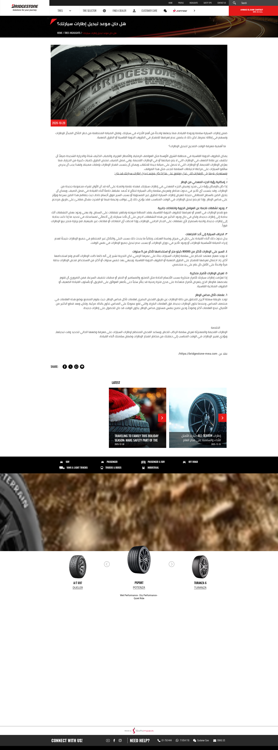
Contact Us (221, 3)
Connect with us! (67, 740)
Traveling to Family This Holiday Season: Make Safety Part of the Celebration (137, 440)
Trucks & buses (113, 467)
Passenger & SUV (156, 462)
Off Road (193, 462)
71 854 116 (184, 740)
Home (170, 3)
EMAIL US (221, 740)
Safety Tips (208, 3)
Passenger (112, 462)
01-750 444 (167, 740)
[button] (171, 564)
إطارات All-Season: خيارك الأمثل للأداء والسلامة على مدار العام (201, 437)
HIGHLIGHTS (194, 3)
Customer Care (203, 740)
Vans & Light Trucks (77, 467)
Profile (181, 3)
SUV (67, 462)
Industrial (153, 467)
